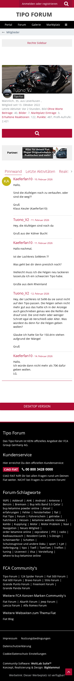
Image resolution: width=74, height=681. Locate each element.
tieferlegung (10, 547)
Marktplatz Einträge (43, 113)
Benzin (7, 504)
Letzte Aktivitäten (40, 171)
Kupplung (20, 524)
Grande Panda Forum (16, 588)
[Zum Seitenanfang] (68, 671)
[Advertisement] (38, 55)
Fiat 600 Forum (12, 580)
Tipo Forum (10, 576)
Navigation (10, 528)
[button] (45, 4)
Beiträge (7, 113)
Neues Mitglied (29, 528)
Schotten (28, 540)
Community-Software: (27, 663)
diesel (46, 508)
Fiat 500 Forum (56, 576)
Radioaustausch (13, 536)
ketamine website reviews (48, 520)
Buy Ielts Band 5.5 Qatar (45, 504)
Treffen (58, 547)
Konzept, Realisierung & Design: (31, 667)
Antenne (54, 500)
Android (40, 500)
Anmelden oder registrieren (39, 4)
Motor (34, 524)
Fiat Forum (9, 601)
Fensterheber (42, 512)
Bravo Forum (33, 580)
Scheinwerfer (11, 540)
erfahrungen (11, 512)
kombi (7, 524)
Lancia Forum (11, 605)
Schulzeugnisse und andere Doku (24, 544)
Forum (21, 516)
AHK (29, 500)
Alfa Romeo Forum (35, 605)
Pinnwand (13, 171)
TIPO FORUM (34, 14)
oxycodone (41, 532)
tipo (24, 547)
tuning (7, 551)
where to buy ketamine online (22, 555)
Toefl (33, 547)
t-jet (61, 544)
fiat (56, 512)
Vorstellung (46, 551)
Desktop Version (37, 406)
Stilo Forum (52, 580)
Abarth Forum (28, 601)
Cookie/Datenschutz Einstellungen (24, 654)
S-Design (55, 536)
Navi (66, 524)
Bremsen (20, 504)
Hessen (24, 520)
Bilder (22, 113)
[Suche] (66, 4)
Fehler (26, 512)
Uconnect (21, 551)
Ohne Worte (55, 109)
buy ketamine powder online (21, 508)
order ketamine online (17, 532)
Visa (32, 551)
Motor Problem (50, 524)
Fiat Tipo (8, 516)
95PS (6, 500)
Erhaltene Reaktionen (15, 117)
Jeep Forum (48, 601)
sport (52, 544)
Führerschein (37, 516)
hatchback (9, 520)
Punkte (41, 117)
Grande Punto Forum (16, 584)
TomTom (45, 547)
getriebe (54, 516)
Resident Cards (36, 536)
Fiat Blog (8, 619)
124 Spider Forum (32, 576)
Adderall (17, 500)
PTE (53, 532)
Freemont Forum (43, 584)
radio (62, 532)
